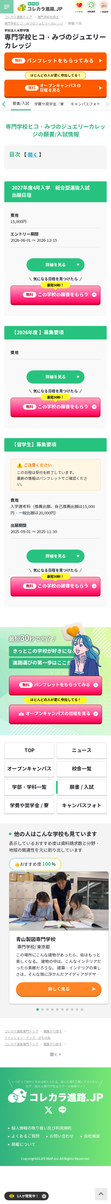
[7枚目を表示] (67, 1009)
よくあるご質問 (25, 1136)
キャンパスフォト (85, 104)
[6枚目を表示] (62, 1009)
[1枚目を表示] (37, 1009)
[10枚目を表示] (82, 1009)
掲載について (23, 1144)
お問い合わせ (62, 1136)
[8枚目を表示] (72, 1009)
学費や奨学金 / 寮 (29, 805)
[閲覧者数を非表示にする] (44, 1196)
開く (33, 155)
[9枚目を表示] (77, 1009)
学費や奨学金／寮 (49, 104)
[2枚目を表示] (42, 1009)
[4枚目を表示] (52, 1009)
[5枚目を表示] (57, 1009)
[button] (3, 104)
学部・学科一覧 (29, 787)
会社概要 (92, 1136)
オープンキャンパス (29, 769)
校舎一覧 (82, 769)
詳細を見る (56, 264)
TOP (29, 750)
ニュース (82, 750)
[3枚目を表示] (47, 1009)
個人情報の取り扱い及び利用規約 (41, 1128)
